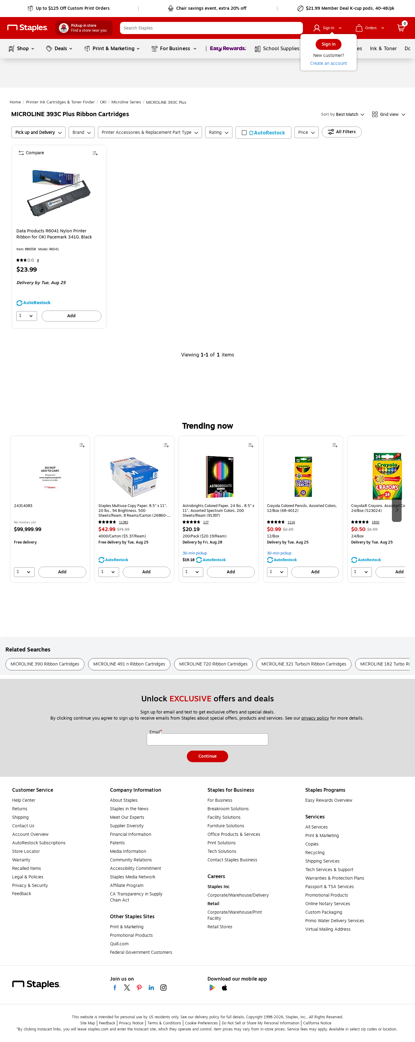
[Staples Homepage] (27, 28)
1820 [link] (375, 522)
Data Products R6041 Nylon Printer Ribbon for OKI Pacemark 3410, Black (54, 234)
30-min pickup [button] (195, 553)
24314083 (23, 506)
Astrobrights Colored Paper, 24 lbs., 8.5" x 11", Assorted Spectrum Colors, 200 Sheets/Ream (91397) (218, 510)
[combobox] (211, 28)
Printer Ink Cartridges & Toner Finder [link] (60, 102)
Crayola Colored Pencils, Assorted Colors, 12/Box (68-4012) (302, 508)
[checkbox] (263, 132)
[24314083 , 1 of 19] (50, 476)
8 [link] (38, 260)
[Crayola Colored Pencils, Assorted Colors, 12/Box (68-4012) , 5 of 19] (303, 476)
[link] (69, 8)
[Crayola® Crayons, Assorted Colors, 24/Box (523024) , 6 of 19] (387, 476)
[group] (50, 509)
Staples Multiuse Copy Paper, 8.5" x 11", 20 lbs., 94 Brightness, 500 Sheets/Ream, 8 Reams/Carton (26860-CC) (132, 510)
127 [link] (206, 522)
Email (155, 732)
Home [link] (15, 102)
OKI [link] (103, 102)
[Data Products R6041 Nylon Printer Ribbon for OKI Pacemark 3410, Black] (59, 193)
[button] (297, 28)
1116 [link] (291, 522)
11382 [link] (123, 522)
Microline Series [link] (126, 102)
